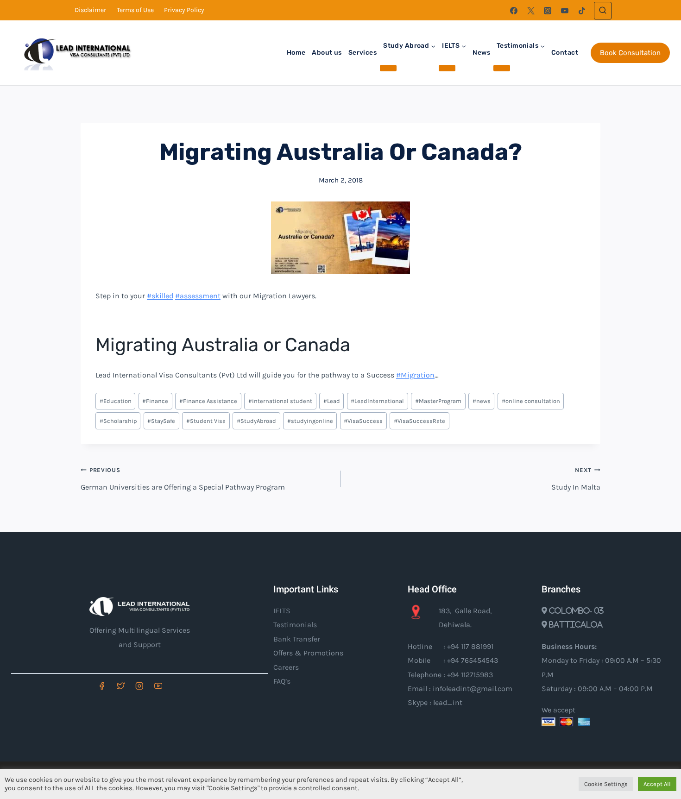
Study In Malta (575, 478)
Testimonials (295, 624)
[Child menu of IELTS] (447, 68)
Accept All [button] (657, 783)
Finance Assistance (208, 400)
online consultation (531, 400)
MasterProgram (438, 400)
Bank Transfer (296, 639)
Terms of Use (135, 10)
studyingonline (310, 420)
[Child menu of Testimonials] (501, 68)
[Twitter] (530, 10)
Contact (564, 53)
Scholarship (118, 420)
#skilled (160, 295)
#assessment (198, 295)
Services (362, 53)
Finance (155, 400)
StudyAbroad (256, 420)
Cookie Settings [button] (606, 783)
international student (280, 400)
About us (326, 53)
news (482, 400)
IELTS (281, 610)
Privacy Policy (184, 10)
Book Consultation (630, 53)
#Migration (415, 375)
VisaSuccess (363, 420)
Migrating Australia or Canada (222, 345)
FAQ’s (281, 681)
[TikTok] (581, 10)
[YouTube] (564, 10)
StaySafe (161, 420)
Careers (286, 667)
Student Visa (206, 420)
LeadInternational (377, 400)
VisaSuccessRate (419, 420)
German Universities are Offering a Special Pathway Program (183, 478)
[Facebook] (513, 10)
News (481, 53)
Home (296, 53)
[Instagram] (547, 10)
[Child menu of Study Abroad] (388, 68)
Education (116, 400)
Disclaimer (90, 10)
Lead (331, 400)
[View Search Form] (603, 10)
